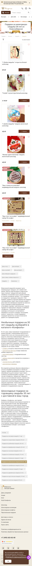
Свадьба (4, 281)
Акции (3, 495)
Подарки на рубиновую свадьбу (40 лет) (13, 443)
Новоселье (14, 281)
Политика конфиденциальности (11, 529)
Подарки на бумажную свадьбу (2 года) (13, 458)
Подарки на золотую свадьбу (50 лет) (12, 480)
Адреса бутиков (6, 519)
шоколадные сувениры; (9, 364)
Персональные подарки (8, 512)
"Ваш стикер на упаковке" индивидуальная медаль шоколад (14, 186)
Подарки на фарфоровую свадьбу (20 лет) (13, 447)
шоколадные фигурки (9, 350)
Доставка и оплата (7, 517)
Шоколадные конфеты (8, 510)
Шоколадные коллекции (8, 507)
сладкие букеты (7, 362)
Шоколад (4, 505)
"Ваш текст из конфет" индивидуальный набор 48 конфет (16, 249)
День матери (15, 266)
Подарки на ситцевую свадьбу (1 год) (12, 436)
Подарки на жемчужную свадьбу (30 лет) (13, 462)
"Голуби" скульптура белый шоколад (14, 93)
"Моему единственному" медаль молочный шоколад (13, 155)
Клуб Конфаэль (6, 500)
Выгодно (3, 17)
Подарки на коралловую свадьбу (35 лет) (13, 440)
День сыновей (6, 270)
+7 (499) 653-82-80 (22, 8)
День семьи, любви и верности (10, 277)
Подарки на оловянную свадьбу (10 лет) (13, 454)
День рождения (6, 493)
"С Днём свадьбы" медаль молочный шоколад (15, 125)
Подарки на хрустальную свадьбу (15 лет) (13, 476)
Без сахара (24, 17)
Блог (2, 498)
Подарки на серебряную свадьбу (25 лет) (13, 465)
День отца (5, 266)
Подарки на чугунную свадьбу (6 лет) (12, 451)
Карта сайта (5, 524)
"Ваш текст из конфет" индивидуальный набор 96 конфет (16, 217)
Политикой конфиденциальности (16, 557)
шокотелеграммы (7, 354)
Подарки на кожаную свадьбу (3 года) (12, 469)
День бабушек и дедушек (9, 274)
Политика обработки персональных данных (14, 532)
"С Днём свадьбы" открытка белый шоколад (14, 63)
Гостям (4, 432)
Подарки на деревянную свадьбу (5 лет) (13, 473)
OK (8, 561)
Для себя (13, 17)
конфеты (5, 348)
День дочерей (18, 270)
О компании (5, 522)
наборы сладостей (8, 358)
